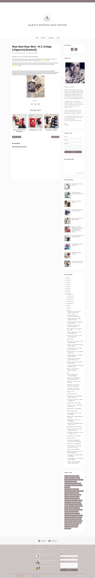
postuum (74, 517)
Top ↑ (82, 575)
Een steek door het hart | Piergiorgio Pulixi (78, 236)
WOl (78, 491)
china (77, 496)
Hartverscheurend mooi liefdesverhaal (77, 219)
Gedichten (80, 479)
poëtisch (80, 517)
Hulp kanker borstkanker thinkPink (73, 483)
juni (68, 307)
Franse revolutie (73, 479)
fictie (79, 502)
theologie (67, 524)
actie (77, 492)
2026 (67, 277)
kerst (70, 509)
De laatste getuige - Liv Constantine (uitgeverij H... (73, 315)
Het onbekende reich (72, 393)
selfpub (70, 522)
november (69, 297)
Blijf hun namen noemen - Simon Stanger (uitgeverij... (74, 452)
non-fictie (77, 513)
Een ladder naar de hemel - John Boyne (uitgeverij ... (74, 349)
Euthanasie (72, 477)
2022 (67, 286)
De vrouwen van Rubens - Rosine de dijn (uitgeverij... (75, 366)
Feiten (66, 479)
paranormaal (68, 517)
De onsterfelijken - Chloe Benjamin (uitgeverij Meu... (75, 459)
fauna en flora (68, 502)
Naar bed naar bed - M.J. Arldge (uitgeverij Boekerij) (74, 446)
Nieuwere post (16, 137)
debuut (71, 498)
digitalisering (68, 500)
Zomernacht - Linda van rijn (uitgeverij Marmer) (73, 326)
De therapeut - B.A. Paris (35, 130)
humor (80, 506)
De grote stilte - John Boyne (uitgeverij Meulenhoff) (73, 462)
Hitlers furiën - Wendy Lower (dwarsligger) (74, 420)
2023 (67, 284)
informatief (76, 507)
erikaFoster (74, 500)
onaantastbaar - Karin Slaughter (74, 408)
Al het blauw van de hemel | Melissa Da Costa (77, 193)
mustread (67, 513)
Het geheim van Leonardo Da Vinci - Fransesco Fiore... (75, 433)
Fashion (77, 477)
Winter (66, 492)
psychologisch (73, 519)
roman (70, 521)
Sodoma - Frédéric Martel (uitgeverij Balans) (73, 369)
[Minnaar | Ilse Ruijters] (51, 121)
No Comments (35, 52)
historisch (71, 506)
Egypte (66, 477)
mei (68, 310)
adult (71, 494)
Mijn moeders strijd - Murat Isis (74, 426)
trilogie (76, 524)
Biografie (72, 476)
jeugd (66, 509)
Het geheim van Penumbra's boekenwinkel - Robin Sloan (74, 441)
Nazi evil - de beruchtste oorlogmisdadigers (72, 375)
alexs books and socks (20, 52)
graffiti (66, 506)
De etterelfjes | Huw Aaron (47, 566)
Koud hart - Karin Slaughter (73, 449)
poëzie (66, 519)
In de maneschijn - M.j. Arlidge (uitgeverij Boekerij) (74, 319)
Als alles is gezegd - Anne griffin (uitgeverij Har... (74, 362)
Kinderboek (67, 485)
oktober (69, 299)
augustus (69, 303)
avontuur (67, 496)
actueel (66, 494)
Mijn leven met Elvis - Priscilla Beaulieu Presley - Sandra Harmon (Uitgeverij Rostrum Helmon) (77, 229)
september (69, 301)
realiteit (79, 519)
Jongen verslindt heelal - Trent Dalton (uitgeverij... (74, 333)
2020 (67, 291)
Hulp (75, 481)
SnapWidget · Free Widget (80, 173)
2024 (67, 282)
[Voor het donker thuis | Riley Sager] (19, 121)
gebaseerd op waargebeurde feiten (73, 504)
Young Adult (72, 492)
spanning (79, 522)
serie (74, 522)
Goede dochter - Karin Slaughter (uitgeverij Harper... (74, 396)
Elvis (68, 372)
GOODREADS (51, 38)
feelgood (74, 502)
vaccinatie (67, 526)
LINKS (58, 38)
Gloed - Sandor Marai (72, 410)
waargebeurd (74, 526)
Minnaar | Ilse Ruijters (51, 130)
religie (66, 521)
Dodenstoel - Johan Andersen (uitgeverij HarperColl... (74, 312)
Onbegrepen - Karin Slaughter (74, 443)
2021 (67, 288)
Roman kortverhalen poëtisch (71, 489)
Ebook (77, 476)
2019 (67, 293)
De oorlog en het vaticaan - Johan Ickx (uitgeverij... (75, 400)
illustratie (71, 507)
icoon (66, 507)
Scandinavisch (68, 491)
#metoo (67, 476)
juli (68, 305)
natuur (72, 513)
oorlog (80, 515)
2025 (67, 280)
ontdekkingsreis (74, 515)
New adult (67, 487)
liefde (80, 509)
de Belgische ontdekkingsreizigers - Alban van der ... (75, 424)
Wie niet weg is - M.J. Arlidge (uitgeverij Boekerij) (73, 359)
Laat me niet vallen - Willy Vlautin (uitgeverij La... (74, 406)
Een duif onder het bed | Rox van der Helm (77, 210)
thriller (72, 524)
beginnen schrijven (71, 438)
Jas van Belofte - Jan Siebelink (74, 435)
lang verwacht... (70, 339)
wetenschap (68, 528)
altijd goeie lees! (70, 391)
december (69, 294)
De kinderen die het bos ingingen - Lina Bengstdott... (75, 322)
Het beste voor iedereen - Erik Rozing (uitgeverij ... (74, 336)
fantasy (80, 500)
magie (76, 511)
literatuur (72, 511)
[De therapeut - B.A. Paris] (35, 121)
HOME (36, 38)
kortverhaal (75, 509)
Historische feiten (69, 481)
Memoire (80, 485)
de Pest (66, 498)
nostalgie (67, 515)
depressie (77, 498)
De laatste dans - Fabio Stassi (73, 403)
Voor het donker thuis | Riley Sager (19, 130)
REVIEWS (43, 38)
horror (76, 506)
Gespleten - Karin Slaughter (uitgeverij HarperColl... (73, 378)
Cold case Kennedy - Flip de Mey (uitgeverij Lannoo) (74, 429)
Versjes (74, 491)
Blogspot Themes (36, 575)
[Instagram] (76, 49)
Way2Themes (22, 575)
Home (78, 575)
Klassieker (74, 485)
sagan (80, 521)
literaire (66, 511)
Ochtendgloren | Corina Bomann (48, 554)
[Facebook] (72, 49)
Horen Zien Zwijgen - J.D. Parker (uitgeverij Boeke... (74, 355)
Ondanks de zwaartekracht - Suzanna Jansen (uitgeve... (73, 385)
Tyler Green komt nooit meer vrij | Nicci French (77, 262)
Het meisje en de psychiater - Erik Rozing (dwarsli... (75, 342)
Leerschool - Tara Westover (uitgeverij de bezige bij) (73, 389)
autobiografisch (77, 494)
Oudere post (55, 137)
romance (76, 521)
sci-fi (66, 522)
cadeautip (72, 496)
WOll (82, 491)
